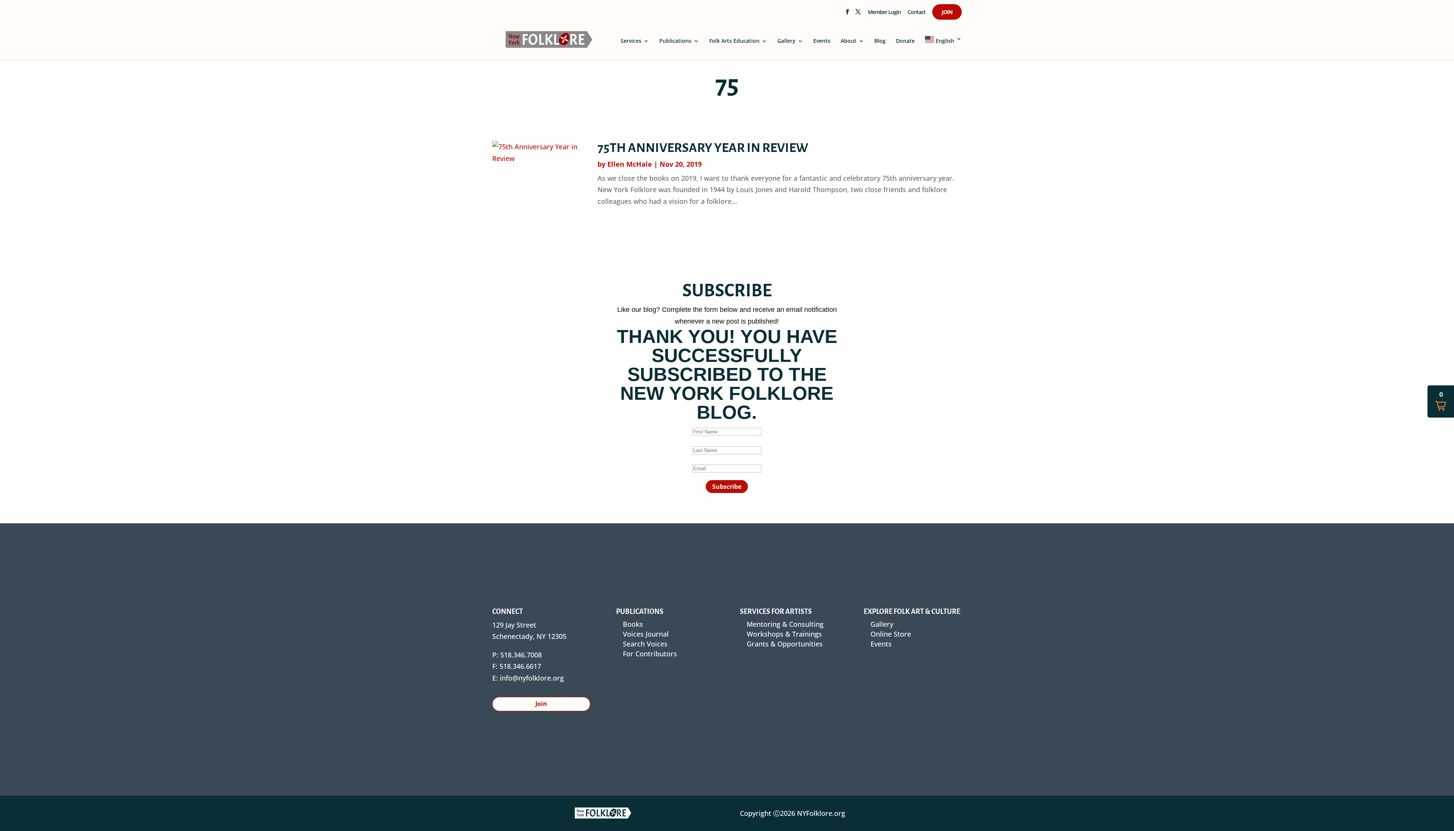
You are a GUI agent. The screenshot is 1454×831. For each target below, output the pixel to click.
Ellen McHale (629, 164)
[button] (1440, 401)
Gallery (786, 41)
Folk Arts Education (734, 41)
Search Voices (645, 643)
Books (633, 624)
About (848, 41)
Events (821, 41)
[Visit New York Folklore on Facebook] (847, 14)
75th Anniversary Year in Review (703, 148)
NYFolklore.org (821, 813)
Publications (675, 41)
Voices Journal (646, 634)
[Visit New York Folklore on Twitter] (857, 14)
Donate (905, 41)
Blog (880, 41)
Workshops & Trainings (784, 634)
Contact (916, 12)
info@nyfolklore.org (532, 677)
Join (947, 12)
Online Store (891, 634)
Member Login (884, 12)
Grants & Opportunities (785, 643)
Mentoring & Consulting (785, 624)
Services (631, 41)
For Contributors (650, 653)
